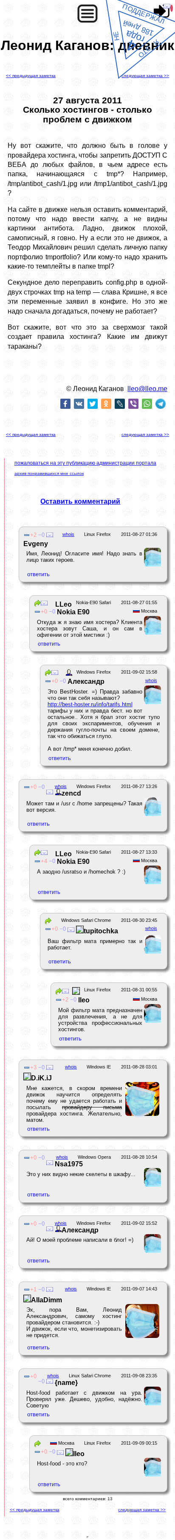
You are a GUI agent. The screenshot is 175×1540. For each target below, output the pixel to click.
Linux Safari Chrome (90, 1375)
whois (68, 534)
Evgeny (35, 543)
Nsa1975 (68, 1164)
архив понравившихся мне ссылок (49, 473)
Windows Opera (94, 1157)
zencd (71, 793)
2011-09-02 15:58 (139, 671)
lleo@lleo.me (147, 388)
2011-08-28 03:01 (139, 1066)
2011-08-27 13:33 (139, 852)
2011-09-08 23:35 (139, 1375)
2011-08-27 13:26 (139, 786)
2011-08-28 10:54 (139, 1157)
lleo (84, 1000)
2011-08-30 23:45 (139, 920)
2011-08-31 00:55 (139, 989)
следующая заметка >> (145, 75)
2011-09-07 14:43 (139, 1288)
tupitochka (101, 931)
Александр (86, 681)
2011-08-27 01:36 (139, 534)
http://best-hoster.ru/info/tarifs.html (90, 704)
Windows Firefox (93, 671)
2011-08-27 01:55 (139, 602)
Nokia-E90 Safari (93, 602)
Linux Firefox (97, 534)
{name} (65, 1382)
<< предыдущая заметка (31, 75)
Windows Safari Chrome (86, 920)
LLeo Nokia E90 (69, 608)
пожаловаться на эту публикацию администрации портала (85, 463)
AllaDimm (46, 1300)
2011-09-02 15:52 (139, 1223)
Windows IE (99, 1066)
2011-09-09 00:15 (139, 1443)
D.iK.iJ (41, 1078)
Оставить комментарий (80, 501)
